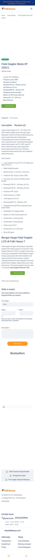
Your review (5, 327)
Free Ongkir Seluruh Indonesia (19, 479)
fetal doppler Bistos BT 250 (20, 267)
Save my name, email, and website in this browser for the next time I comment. (16, 319)
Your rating (5, 301)
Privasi (3, 547)
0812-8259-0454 (9, 106)
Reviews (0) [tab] (20, 125)
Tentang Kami (6, 541)
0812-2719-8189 (18, 273)
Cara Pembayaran (24, 547)
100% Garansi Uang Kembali (19, 471)
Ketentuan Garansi (24, 544)
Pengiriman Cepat (19, 475)
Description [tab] (6, 125)
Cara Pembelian (23, 541)
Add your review (6, 71)
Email (21, 310)
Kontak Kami (5, 544)
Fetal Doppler (11, 15)
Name (3, 310)
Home (3, 15)
